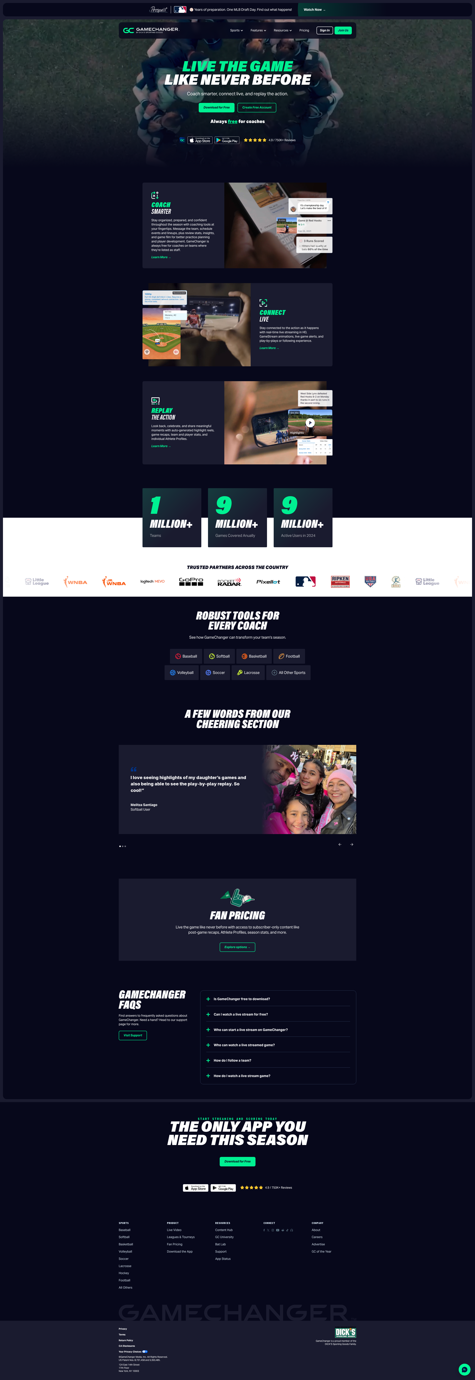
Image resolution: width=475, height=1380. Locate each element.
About (316, 1230)
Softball (124, 1237)
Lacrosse (125, 1266)
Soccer (124, 1259)
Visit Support (133, 1035)
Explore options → (237, 947)
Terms (122, 1334)
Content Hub (224, 1230)
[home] (151, 30)
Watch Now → (315, 9)
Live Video (174, 1230)
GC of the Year (321, 1251)
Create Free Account (256, 107)
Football (124, 1280)
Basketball (126, 1244)
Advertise (318, 1244)
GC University (224, 1237)
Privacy (123, 1328)
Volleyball (125, 1251)
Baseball (124, 1230)
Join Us (343, 30)
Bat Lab (220, 1244)
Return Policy (126, 1340)
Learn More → (161, 257)
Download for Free (217, 107)
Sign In (325, 30)
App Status (223, 1259)
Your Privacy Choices (130, 1351)
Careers (317, 1237)
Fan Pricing (174, 1244)
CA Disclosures (127, 1346)
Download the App (180, 1251)
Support (221, 1251)
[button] (237, 30)
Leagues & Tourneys (181, 1237)
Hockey (124, 1273)
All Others (125, 1288)
